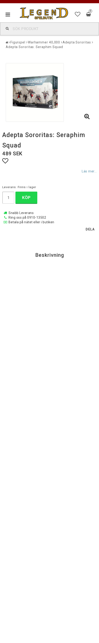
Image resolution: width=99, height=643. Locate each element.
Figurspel (17, 42)
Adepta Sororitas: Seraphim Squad (34, 47)
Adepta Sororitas (77, 42)
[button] (78, 14)
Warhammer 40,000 (44, 42)
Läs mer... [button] (89, 171)
